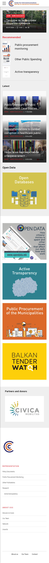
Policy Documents (9, 471)
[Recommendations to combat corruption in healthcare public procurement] (24, 127)
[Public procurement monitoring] (6, 46)
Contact (35, 554)
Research (6, 488)
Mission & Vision (8, 513)
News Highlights (18, 16)
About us (14, 554)
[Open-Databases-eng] (24, 191)
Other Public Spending (28, 59)
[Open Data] (24, 241)
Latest (6, 86)
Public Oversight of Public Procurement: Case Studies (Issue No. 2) (20, 108)
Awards (5, 529)
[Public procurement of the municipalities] (24, 321)
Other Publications (9, 483)
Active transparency (27, 71)
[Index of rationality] (6, 59)
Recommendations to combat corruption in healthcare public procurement (22, 133)
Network (5, 524)
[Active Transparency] (24, 281)
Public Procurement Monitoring (13, 477)
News (8, 16)
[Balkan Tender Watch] (24, 361)
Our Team (6, 518)
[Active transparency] (6, 71)
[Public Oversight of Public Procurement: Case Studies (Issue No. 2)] (24, 103)
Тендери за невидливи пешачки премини (21, 22)
